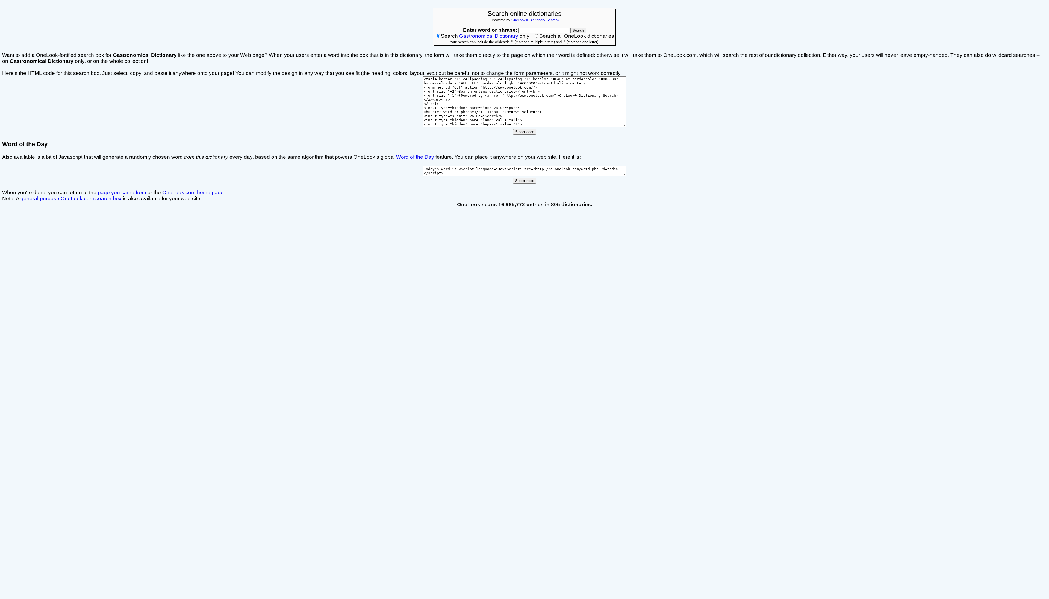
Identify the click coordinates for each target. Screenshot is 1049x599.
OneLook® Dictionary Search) (535, 20)
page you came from (122, 192)
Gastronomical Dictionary (488, 36)
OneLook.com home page (193, 192)
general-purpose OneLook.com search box (71, 198)
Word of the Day (415, 157)
